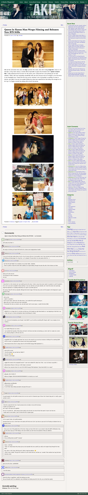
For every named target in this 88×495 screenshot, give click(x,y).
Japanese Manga (71, 209)
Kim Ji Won (78, 234)
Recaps (69, 219)
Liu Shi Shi (74, 242)
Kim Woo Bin (79, 236)
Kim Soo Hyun (72, 236)
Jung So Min (69, 234)
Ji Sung (81, 233)
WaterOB (71, 276)
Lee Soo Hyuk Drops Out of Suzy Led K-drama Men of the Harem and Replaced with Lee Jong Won (76, 42)
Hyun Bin (75, 231)
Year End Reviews (72, 223)
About (26, 2)
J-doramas (70, 207)
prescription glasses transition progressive (12, 474)
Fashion (70, 203)
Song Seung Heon (82, 251)
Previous (4, 25)
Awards (69, 196)
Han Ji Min (71, 231)
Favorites (44, 2)
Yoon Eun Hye (73, 255)
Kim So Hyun (83, 234)
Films (69, 205)
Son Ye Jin (69, 253)
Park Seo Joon (78, 246)
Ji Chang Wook (76, 233)
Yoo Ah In (84, 253)
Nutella (7, 317)
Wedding (77, 253)
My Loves (70, 216)
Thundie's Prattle (72, 274)
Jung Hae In (84, 233)
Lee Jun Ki (70, 240)
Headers (57, 2)
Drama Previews (71, 202)
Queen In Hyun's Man (24, 221)
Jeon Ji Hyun (70, 233)
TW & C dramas (71, 221)
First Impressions (71, 206)
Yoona (68, 255)
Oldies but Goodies (72, 217)
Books (69, 198)
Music (69, 213)
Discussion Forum (72, 199)
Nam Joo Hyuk (75, 244)
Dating (69, 229)
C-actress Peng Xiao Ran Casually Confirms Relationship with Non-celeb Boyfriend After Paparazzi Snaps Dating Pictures (77, 27)
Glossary (51, 2)
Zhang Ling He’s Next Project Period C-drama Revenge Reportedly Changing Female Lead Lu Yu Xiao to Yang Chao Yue (77, 74)
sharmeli (70, 187)
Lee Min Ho (77, 240)
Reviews (82, 2)
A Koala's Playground (7, 2)
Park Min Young (71, 246)
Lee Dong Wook (75, 238)
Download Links (71, 200)
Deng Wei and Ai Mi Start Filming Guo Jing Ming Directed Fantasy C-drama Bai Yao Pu (76, 70)
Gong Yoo (81, 229)
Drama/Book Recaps (34, 2)
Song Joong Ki (74, 251)
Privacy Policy (64, 2)
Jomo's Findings (72, 272)
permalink (35, 221)
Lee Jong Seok (82, 238)
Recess (69, 220)
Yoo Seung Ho (80, 255)
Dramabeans (71, 270)
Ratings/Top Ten (74, 2)
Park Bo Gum (81, 244)
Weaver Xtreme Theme (83, 493)
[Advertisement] (77, 101)
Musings (70, 214)
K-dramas (12, 221)
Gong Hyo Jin (76, 229)
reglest (7, 347)
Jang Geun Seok (83, 231)
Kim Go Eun (74, 234)
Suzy (73, 253)
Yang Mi (81, 253)
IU (79, 231)
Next (62, 25)
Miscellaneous (71, 212)
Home (21, 2)
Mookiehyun (71, 273)
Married (79, 242)
